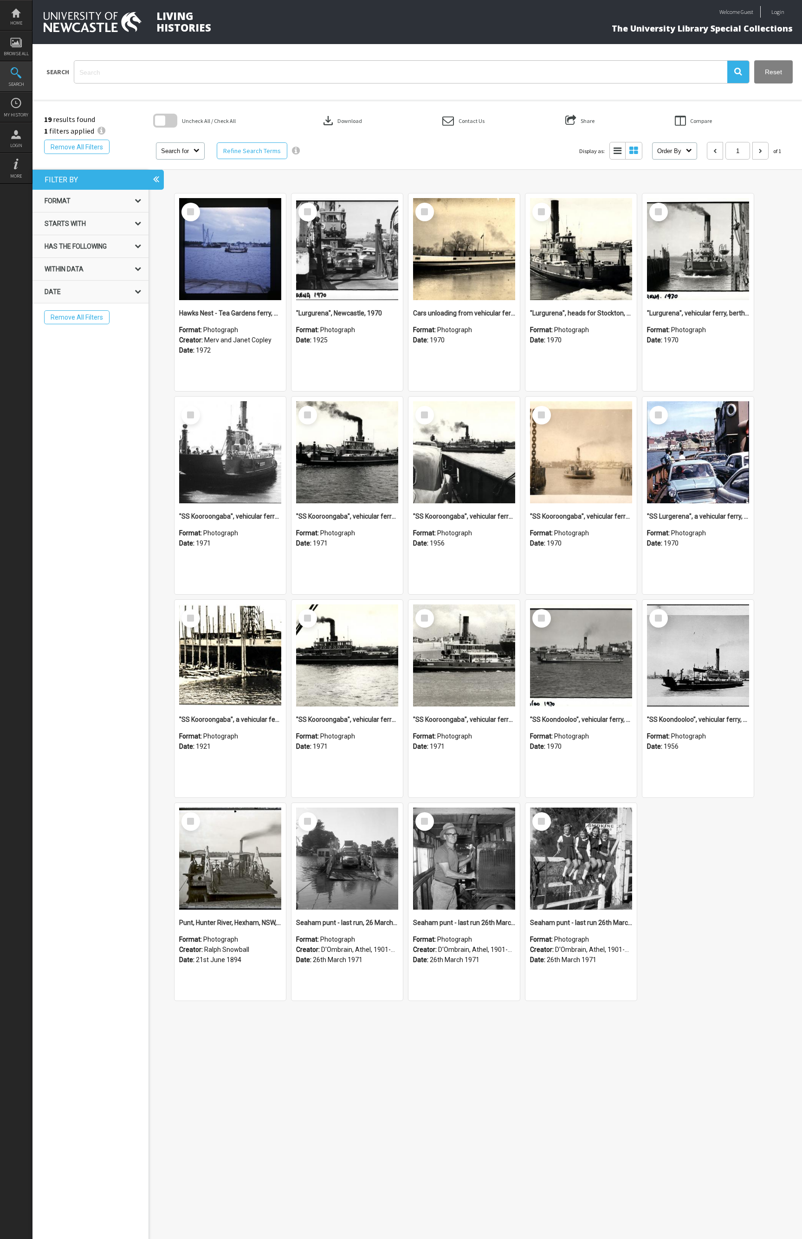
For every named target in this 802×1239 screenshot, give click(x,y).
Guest (747, 11)
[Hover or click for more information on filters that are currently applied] (101, 130)
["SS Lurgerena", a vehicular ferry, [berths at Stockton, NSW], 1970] (698, 452)
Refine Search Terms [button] (252, 151)
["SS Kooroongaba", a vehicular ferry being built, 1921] (230, 655)
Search (16, 84)
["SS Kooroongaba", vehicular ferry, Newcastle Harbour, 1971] (347, 655)
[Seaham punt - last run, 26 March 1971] (347, 859)
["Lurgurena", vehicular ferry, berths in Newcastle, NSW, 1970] (698, 249)
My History (16, 115)
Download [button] (341, 121)
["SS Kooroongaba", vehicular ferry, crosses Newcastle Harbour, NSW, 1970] (581, 452)
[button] (738, 72)
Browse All (16, 54)
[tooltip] (296, 150)
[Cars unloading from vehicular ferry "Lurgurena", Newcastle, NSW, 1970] (464, 249)
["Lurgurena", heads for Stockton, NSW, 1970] (581, 249)
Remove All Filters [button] (77, 147)
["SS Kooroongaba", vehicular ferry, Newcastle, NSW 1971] (230, 452)
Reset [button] (773, 72)
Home (16, 23)
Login (16, 145)
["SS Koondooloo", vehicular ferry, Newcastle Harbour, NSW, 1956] (698, 655)
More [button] (16, 176)
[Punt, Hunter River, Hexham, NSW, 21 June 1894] (230, 859)
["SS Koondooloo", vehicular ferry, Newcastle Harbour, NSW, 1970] (581, 655)
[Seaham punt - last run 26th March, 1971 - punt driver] (464, 859)
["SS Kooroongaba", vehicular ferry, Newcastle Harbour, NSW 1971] (347, 452)
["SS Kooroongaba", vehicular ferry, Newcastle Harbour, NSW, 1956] (464, 452)
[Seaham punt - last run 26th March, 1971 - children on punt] (581, 859)
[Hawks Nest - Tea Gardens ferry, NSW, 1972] (230, 249)
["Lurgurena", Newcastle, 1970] (347, 249)
